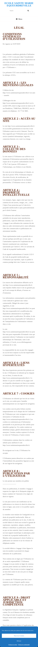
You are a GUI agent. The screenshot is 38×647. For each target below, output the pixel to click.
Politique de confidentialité (24, 644)
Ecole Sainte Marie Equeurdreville (19, 4)
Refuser (19, 641)
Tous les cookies (19, 636)
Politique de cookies (12, 644)
